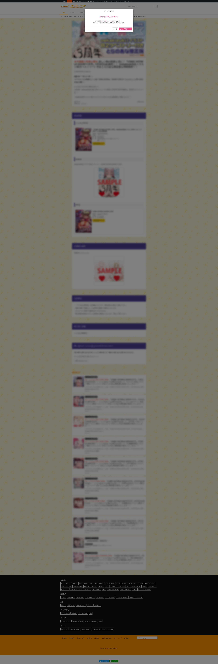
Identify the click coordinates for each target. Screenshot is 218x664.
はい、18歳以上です (125, 29)
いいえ (115, 29)
